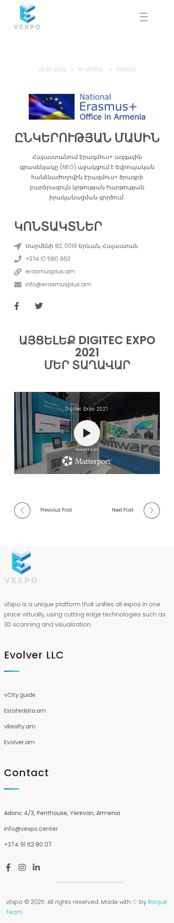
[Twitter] (39, 306)
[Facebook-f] (16, 306)
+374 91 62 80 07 (28, 844)
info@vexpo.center (31, 829)
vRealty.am (20, 726)
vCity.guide (20, 695)
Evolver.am (19, 742)
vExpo (94, 69)
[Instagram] (22, 868)
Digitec (126, 69)
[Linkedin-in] (36, 868)
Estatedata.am (25, 711)
